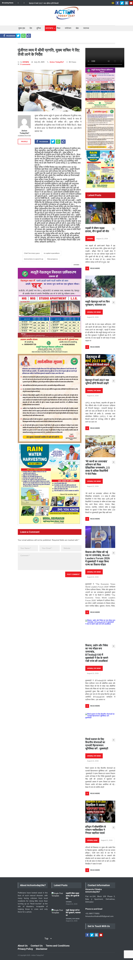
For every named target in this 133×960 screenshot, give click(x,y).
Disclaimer (41, 949)
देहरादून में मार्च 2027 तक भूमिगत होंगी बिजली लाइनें (97, 382)
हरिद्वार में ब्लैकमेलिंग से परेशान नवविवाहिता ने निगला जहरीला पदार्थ (95, 830)
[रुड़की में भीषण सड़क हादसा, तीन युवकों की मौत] (100, 213)
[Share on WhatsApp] (23, 36)
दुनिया (38, 28)
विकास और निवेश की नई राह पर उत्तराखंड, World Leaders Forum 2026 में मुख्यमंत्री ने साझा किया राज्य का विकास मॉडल (97, 558)
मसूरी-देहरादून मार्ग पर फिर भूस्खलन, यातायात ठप (97, 303)
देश (31, 28)
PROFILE (24, 142)
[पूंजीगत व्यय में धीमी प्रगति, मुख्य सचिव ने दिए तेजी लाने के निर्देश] (49, 90)
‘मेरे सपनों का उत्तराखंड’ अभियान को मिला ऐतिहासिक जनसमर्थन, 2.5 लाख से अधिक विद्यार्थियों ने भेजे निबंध (42, 3)
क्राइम (95, 840)
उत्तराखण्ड (49, 28)
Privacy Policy (25, 949)
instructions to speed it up (33, 259)
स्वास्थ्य (86, 28)
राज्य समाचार (97, 312)
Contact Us (37, 945)
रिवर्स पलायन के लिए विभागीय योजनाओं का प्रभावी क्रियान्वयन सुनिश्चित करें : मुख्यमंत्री (96, 744)
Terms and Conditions (57, 945)
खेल (77, 28)
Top (46, 938)
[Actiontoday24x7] (66, 15)
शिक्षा (58, 28)
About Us (23, 945)
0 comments (25, 64)
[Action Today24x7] (24, 121)
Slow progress (52, 259)
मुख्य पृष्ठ (21, 28)
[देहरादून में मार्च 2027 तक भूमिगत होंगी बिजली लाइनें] (100, 365)
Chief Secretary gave (32, 253)
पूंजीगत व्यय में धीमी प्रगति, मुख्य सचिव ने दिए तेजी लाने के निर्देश (48, 52)
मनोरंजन (68, 28)
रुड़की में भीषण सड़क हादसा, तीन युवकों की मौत (97, 230)
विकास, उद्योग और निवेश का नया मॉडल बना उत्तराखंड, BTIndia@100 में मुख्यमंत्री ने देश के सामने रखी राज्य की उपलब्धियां (96, 653)
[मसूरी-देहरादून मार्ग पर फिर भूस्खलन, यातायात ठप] (100, 286)
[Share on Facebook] (9, 36)
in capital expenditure (52, 253)
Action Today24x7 (57, 62)
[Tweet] (18, 36)
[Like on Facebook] (28, 36)
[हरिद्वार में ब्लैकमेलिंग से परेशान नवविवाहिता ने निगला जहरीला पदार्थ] (100, 812)
